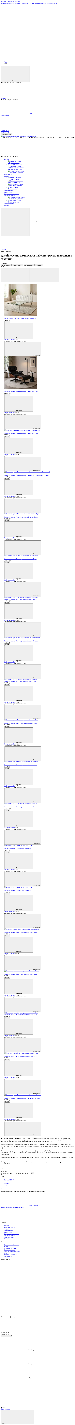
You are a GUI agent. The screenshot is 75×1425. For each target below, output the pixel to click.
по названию (38, 265)
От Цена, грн (5, 1173)
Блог (43, 3)
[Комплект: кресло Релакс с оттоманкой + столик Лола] (39, 372)
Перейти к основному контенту (10, 1)
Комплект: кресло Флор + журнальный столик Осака (20, 932)
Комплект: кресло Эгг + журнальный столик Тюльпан (21, 641)
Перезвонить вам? (6, 134)
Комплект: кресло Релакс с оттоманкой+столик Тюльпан (22, 1098)
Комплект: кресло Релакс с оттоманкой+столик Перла (21, 517)
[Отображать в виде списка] (44, 275)
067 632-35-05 (5, 115)
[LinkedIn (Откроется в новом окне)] (42, 59)
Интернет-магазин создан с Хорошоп (12, 1207)
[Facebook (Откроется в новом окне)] (14, 31)
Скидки (6, 205)
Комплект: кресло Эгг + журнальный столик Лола (20, 807)
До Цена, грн (20, 1173)
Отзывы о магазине (51, 3)
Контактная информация (34, 3)
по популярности (6, 265)
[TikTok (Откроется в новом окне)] (42, 17)
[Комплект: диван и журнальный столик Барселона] (39, 300)
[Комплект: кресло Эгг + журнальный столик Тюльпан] (39, 638)
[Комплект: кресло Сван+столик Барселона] (39, 845)
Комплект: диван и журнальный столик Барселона (20, 318)
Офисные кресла (9, 174)
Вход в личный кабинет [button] (11, 1245)
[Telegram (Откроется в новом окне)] (42, 31)
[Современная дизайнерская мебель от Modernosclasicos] (10, 1190)
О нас (2, 3)
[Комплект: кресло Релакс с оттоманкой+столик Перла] (39, 514)
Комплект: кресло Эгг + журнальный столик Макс (20, 681)
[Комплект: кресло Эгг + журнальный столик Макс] (39, 679)
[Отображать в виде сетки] (15, 275)
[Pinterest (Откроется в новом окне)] (14, 59)
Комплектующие (9, 195)
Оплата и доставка (10, 3)
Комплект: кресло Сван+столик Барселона (17, 848)
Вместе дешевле (9, 203)
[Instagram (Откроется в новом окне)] (14, 17)
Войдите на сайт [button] (9, 339)
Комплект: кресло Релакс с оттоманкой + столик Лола (21, 391)
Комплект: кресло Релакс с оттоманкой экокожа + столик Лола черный (26, 475)
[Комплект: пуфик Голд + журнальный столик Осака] (39, 1013)
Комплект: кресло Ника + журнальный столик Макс (20, 723)
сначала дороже (28, 265)
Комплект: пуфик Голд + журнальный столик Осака (20, 1014)
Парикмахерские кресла (11, 194)
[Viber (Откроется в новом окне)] (14, 45)
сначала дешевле (17, 265)
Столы (6, 176)
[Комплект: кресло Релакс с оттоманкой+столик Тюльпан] (39, 1095)
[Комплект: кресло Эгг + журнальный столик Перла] (39, 555)
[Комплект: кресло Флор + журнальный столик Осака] (39, 929)
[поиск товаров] (15, 215)
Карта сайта (8, 1256)
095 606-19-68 (5, 132)
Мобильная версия (34, 1205)
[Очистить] (15, 229)
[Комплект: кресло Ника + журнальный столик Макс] (39, 720)
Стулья (6, 159)
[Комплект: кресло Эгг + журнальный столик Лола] (39, 803)
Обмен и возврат (21, 3)
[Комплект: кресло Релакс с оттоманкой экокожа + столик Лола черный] (39, 472)
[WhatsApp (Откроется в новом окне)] (42, 45)
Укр (5, 62)
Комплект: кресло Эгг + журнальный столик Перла (20, 559)
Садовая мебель (9, 192)
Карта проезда (5, 1409)
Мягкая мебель (9, 190)
